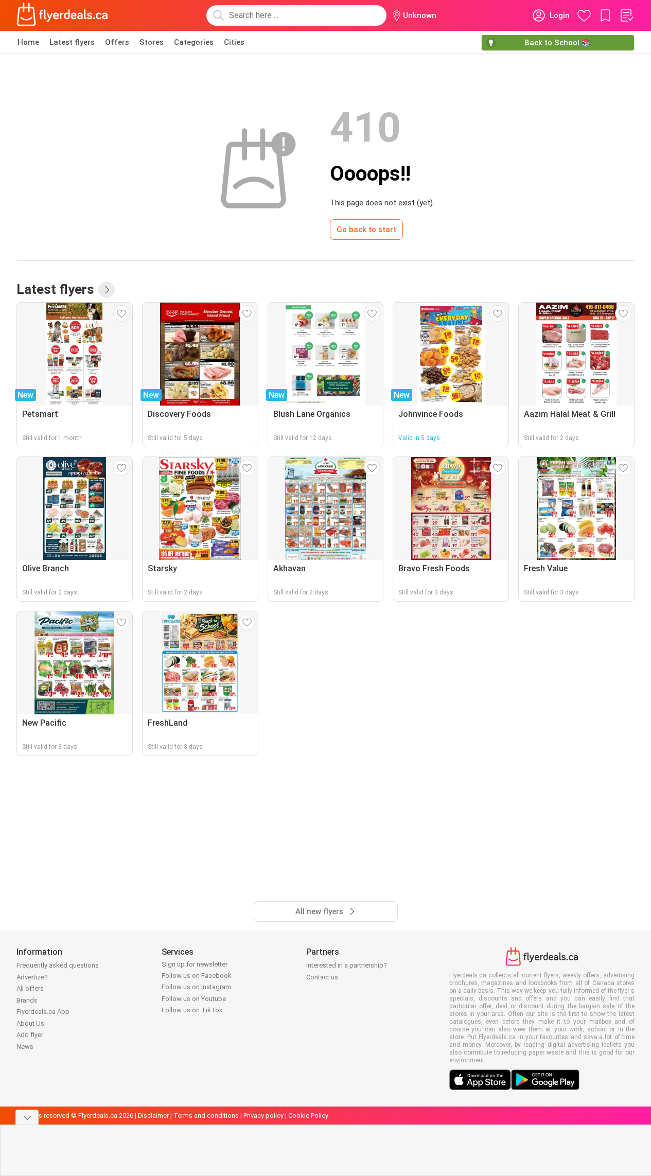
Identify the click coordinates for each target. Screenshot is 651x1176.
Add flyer (29, 1035)
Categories (194, 42)
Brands (27, 1000)
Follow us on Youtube (194, 999)
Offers (117, 42)
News (24, 1046)
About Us (30, 1023)
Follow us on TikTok (192, 1010)
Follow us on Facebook (197, 975)
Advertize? (32, 977)
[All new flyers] (106, 290)
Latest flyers (72, 42)
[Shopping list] (626, 15)
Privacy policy (263, 1115)
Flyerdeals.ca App (42, 1011)
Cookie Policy (308, 1115)
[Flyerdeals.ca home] (62, 15)
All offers (30, 988)
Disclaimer (153, 1115)
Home (28, 42)
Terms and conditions (206, 1115)
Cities (234, 42)
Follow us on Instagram (196, 987)
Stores (151, 42)
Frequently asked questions (57, 965)
